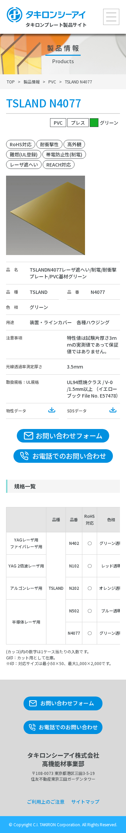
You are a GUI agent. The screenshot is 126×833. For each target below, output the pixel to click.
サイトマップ (85, 801)
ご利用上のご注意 (46, 801)
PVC (52, 81)
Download (52, 410)
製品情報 (32, 81)
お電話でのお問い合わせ (69, 456)
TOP (11, 81)
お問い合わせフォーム (69, 435)
